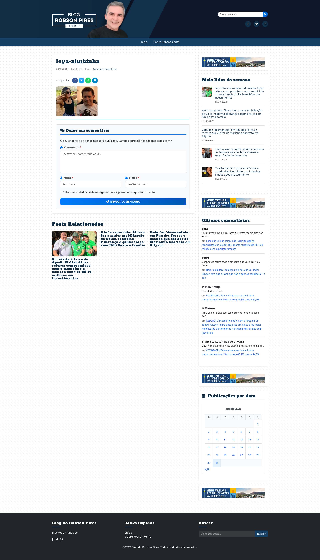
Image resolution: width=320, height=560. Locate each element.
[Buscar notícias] (265, 14)
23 (209, 455)
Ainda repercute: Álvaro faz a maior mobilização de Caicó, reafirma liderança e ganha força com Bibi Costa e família (123, 238)
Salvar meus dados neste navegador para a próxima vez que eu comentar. (109, 192)
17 (217, 447)
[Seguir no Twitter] (257, 24)
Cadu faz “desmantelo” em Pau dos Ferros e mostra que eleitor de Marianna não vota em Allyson (170, 238)
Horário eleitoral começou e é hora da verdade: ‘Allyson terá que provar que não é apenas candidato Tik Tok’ (233, 273)
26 (233, 455)
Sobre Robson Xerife (167, 42)
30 (209, 462)
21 (249, 447)
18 (225, 447)
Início (143, 42)
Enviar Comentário (125, 201)
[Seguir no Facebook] (248, 24)
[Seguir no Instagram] (265, 24)
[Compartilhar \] (75, 80)
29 (257, 455)
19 (233, 447)
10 (217, 439)
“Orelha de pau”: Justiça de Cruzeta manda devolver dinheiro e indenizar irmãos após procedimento (238, 171)
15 (257, 439)
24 (217, 455)
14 (249, 439)
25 (225, 455)
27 (241, 455)
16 (209, 447)
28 (249, 455)
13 (241, 439)
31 (217, 462)
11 (225, 439)
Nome (68, 177)
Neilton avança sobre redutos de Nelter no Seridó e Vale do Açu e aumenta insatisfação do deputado (239, 152)
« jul (207, 469)
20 (241, 447)
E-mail (134, 177)
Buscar (261, 534)
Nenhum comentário (104, 69)
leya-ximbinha (78, 61)
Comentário (72, 147)
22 (257, 447)
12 (233, 439)
